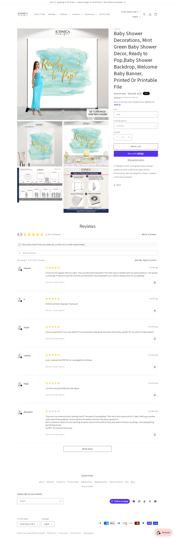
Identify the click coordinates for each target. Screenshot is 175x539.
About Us (50, 482)
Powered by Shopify (38, 533)
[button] (53, 14)
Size (115, 109)
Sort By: (138, 260)
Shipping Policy (101, 482)
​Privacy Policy (73, 482)
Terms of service (76, 533)
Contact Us (60, 482)
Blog (133, 482)
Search (41, 482)
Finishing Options (120, 121)
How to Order (87, 486)
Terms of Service (116, 482)
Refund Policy (86, 482)
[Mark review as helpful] (155, 282)
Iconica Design (27, 533)
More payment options (136, 160)
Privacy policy (63, 533)
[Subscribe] (60, 501)
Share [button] (118, 185)
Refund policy (51, 533)
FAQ (127, 482)
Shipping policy (89, 533)
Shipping (117, 97)
